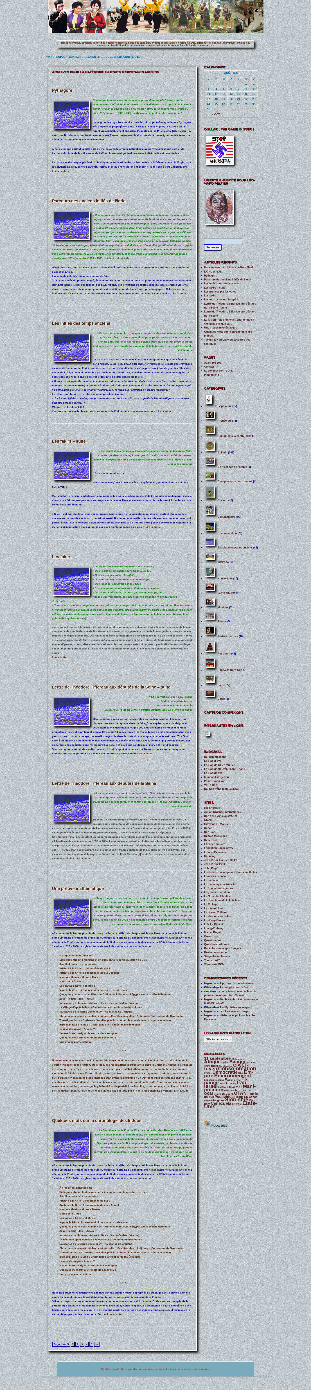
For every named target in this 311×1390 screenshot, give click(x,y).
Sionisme (236, 1099)
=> (96, 1344)
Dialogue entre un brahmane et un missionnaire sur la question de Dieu (103, 959)
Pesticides (224, 1096)
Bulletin (222, 452)
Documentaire (226, 516)
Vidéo (221, 698)
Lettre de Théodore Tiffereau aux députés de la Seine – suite (111, 687)
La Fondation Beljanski (218, 888)
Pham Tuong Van (214, 781)
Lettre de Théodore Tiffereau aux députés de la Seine (104, 783)
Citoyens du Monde (216, 824)
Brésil (214, 1065)
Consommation (237, 1068)
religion (208, 1100)
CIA (237, 1065)
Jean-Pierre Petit (214, 864)
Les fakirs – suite (69, 441)
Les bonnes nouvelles (217, 916)
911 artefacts (212, 807)
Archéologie (225, 420)
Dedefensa (210, 840)
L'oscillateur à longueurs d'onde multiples (230, 872)
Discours (223, 500)
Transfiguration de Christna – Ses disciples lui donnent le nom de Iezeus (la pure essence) (115, 1020)
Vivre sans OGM (214, 964)
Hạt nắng (209, 856)
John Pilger (211, 868)
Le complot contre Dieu (121, 57)
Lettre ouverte (226, 592)
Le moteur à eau (214, 908)
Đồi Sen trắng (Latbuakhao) (221, 789)
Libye (231, 1086)
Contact (74, 57)
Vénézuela (221, 1103)
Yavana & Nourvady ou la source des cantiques (88, 1033)
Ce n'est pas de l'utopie (232, 466)
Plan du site (92, 57)
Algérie (225, 1062)
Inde (229, 1083)
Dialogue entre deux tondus (235, 481)
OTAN (240, 1093)
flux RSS (219, 1125)
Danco (208, 828)
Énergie (237, 1103)
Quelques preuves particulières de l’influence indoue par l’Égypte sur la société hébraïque (115, 994)
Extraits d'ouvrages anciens (235, 547)
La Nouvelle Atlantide (217, 896)
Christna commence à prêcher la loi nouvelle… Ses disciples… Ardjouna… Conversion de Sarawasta (121, 1016)
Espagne (219, 1080)
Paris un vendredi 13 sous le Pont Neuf (228, 267)
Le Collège (210, 904)
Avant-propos (54, 57)
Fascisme (233, 1079)
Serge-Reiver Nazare (217, 956)
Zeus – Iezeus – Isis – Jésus (76, 998)
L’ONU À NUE (213, 271)
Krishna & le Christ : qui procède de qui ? (84, 968)
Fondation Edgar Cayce (219, 848)
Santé (221, 685)
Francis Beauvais (215, 852)
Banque (237, 1061)
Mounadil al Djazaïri (216, 777)
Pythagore (62, 90)
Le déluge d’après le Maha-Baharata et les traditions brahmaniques (100, 1007)
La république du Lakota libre (222, 900)
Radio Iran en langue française (223, 948)
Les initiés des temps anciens (81, 323)
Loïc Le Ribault (213, 924)
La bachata (211, 880)
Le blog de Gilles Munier (219, 765)
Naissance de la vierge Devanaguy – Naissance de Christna (95, 1011)
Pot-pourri (224, 653)
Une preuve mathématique (78, 888)
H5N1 (222, 1083)
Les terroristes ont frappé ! (221, 299)
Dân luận (209, 832)
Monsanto (229, 1090)
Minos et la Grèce (70, 981)
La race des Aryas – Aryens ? (77, 1028)
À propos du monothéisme (75, 955)
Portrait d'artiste (228, 636)
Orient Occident (223, 1094)
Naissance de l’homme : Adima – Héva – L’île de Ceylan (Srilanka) (99, 1003)
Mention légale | (111, 1369)
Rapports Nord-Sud (230, 670)
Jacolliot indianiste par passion (78, 964)
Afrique (212, 1061)
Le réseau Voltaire (215, 912)
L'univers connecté (216, 876)
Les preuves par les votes (220, 291)
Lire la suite (61, 171)
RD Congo (250, 1097)
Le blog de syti (213, 773)
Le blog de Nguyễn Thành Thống (224, 769)
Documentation (227, 533)
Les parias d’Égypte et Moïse (77, 985)
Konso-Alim (225, 578)
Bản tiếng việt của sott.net (220, 816)
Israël (211, 1086)
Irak (234, 1084)
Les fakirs (61, 556)
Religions (218, 1100)
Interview (223, 562)
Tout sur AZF (212, 960)
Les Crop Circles (214, 920)
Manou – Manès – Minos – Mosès (79, 977)
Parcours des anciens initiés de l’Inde (88, 201)
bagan (208, 983)
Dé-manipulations (215, 756)
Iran (241, 1082)
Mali (239, 1087)
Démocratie (225, 1072)
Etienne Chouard (214, 844)
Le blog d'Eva (212, 760)
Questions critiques (216, 944)
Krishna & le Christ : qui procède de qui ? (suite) (89, 972)
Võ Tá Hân (210, 785)
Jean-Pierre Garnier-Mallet (220, 860)
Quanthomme (212, 940)
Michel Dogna (212, 932)
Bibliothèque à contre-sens (234, 436)
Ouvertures (211, 936)
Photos (222, 621)
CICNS (208, 819)
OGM (208, 1094)
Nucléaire (243, 1090)
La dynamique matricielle (219, 884)
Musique (223, 607)
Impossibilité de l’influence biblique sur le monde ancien (94, 990)
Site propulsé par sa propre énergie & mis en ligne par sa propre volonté (165, 1369)
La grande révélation (217, 892)
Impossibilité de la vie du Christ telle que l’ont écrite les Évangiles (100, 1024)
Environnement (232, 1075)
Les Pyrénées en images (235, 1007)
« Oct (216, 114)
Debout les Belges (215, 836)
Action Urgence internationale (223, 812)
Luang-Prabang (214, 928)
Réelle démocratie (215, 952)
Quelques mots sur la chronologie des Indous (87, 1037)
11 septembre (223, 406)
